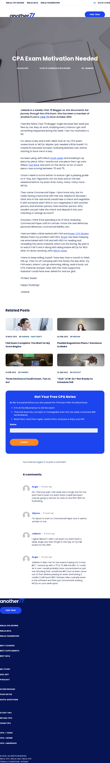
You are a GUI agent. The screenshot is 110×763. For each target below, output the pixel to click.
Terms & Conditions (10, 761)
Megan (76, 336)
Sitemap (25, 761)
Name (13, 424)
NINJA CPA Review (15, 2)
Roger (64, 237)
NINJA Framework (50, 2)
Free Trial (95, 14)
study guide (56, 158)
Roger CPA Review (78, 233)
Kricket (77, 372)
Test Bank (33, 165)
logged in (40, 462)
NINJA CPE (27, 758)
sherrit (25, 372)
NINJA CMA (16, 758)
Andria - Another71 (32, 336)
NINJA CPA (5, 758)
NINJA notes (60, 250)
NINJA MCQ (32, 2)
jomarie (89, 68)
